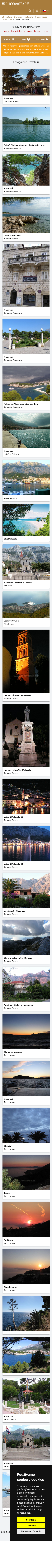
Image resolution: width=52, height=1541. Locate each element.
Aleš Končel (9, 624)
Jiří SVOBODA (10, 1419)
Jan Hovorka (9, 1055)
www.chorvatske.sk (37, 31)
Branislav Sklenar (11, 101)
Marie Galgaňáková (12, 148)
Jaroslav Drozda (11, 698)
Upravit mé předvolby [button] (31, 1531)
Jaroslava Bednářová (13, 313)
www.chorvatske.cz (14, 31)
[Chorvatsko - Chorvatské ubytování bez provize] (15, 4)
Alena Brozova (10, 498)
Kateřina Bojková (11, 454)
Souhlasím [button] (31, 1520)
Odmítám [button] (31, 1525)
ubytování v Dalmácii (38, 53)
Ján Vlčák (8, 586)
